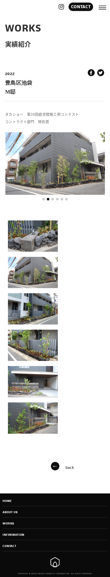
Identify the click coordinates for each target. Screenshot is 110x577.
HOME (7, 501)
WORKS (8, 523)
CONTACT (81, 6)
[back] (55, 467)
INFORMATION (13, 534)
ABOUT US (10, 512)
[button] (43, 199)
